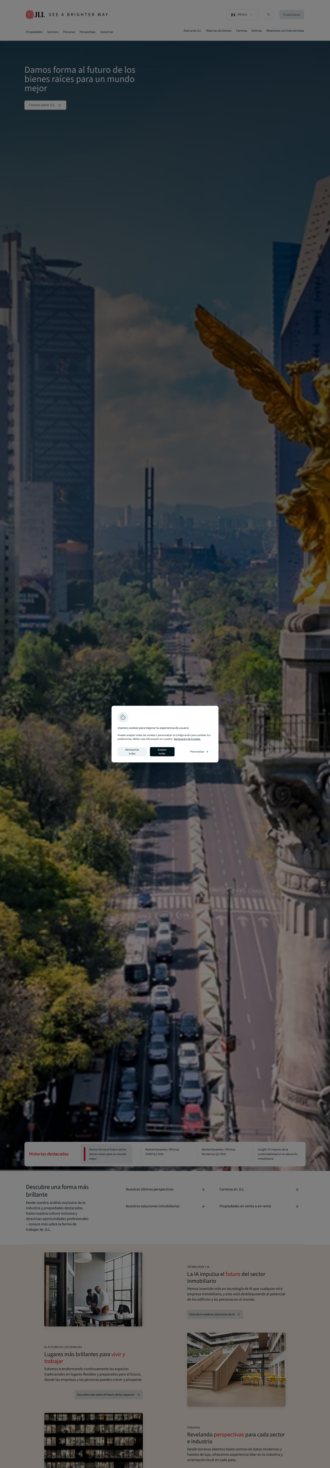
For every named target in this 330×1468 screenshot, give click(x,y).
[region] (165, 734)
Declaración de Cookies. (187, 739)
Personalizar (199, 751)
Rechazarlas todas (132, 752)
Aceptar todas (162, 752)
